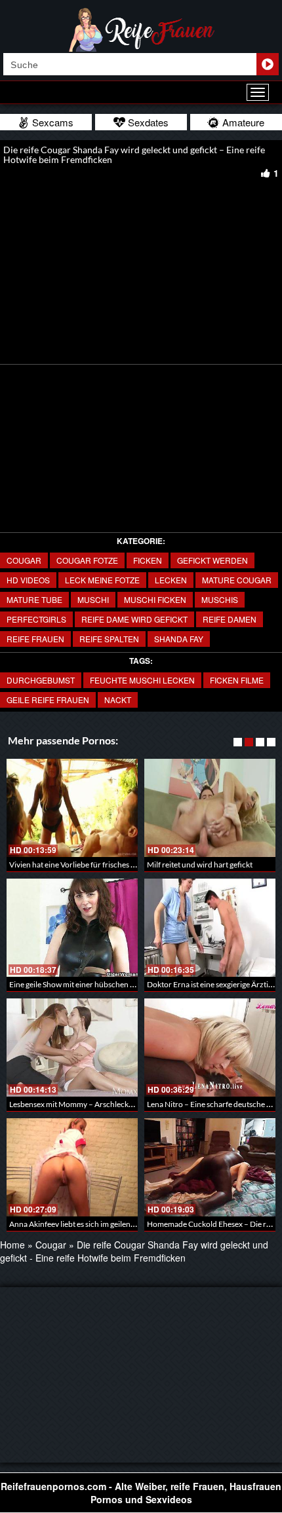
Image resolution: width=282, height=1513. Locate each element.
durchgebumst (41, 679)
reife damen (229, 619)
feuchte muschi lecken (142, 679)
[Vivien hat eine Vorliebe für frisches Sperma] (72, 808)
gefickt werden (212, 560)
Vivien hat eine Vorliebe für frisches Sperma (83, 864)
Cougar (24, 560)
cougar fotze (87, 560)
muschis (219, 599)
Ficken (147, 560)
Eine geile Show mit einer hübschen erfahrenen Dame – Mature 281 (123, 984)
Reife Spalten (109, 638)
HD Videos (28, 579)
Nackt (117, 699)
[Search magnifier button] (267, 64)
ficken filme (237, 679)
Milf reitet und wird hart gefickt (199, 864)
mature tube (34, 599)
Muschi (93, 599)
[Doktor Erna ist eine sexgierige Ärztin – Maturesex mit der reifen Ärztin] (209, 928)
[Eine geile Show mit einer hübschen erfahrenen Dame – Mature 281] (72, 928)
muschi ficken (155, 599)
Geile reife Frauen (48, 699)
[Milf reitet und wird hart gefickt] (209, 808)
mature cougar (237, 579)
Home (12, 1244)
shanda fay (178, 638)
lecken (171, 579)
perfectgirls (36, 619)
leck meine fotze (102, 579)
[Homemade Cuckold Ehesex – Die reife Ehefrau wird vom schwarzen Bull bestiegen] (209, 1167)
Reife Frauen (35, 638)
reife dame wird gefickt (134, 619)
